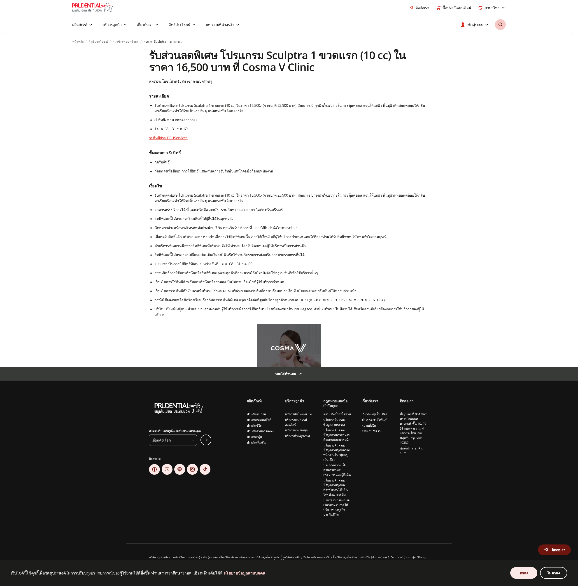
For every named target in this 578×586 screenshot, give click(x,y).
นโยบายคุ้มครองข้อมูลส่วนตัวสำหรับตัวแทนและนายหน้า (336, 435)
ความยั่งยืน (368, 425)
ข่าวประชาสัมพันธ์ (374, 420)
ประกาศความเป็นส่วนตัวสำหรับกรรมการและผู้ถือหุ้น (337, 470)
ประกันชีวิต (254, 425)
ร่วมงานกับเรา (371, 431)
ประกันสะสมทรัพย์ (259, 420)
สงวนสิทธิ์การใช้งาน (337, 414)
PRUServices (177, 137)
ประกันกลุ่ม (254, 437)
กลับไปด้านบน (285, 373)
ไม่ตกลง (553, 572)
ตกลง (524, 572)
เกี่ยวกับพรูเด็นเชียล (374, 414)
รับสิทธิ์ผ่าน (158, 137)
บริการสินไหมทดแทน (299, 414)
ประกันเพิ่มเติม (256, 442)
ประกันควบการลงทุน (261, 431)
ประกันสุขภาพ (256, 414)
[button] (82, 24)
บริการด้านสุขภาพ (297, 436)
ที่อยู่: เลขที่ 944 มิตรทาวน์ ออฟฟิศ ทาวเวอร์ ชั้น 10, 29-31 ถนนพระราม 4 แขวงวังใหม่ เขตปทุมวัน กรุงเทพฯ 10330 (413, 428)
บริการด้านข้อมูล (296, 430)
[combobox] (492, 7)
